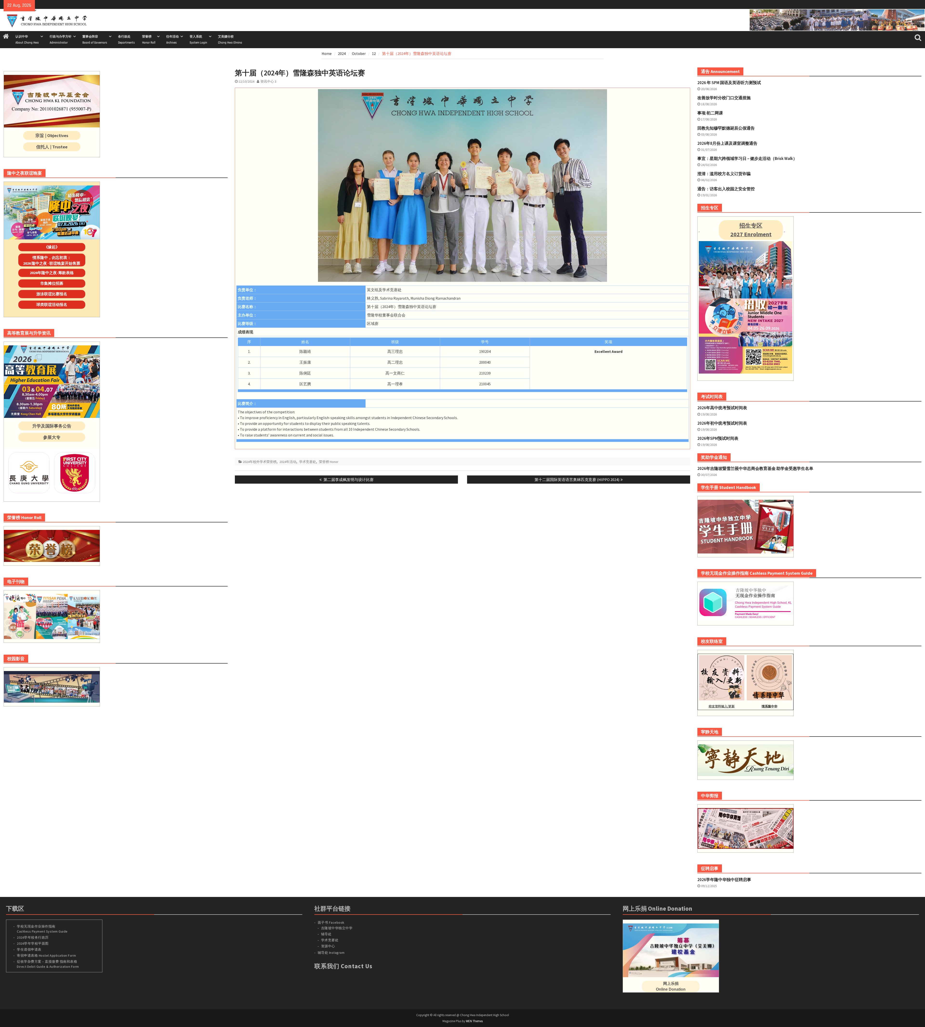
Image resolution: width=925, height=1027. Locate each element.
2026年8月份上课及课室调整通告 (727, 143)
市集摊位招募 (51, 283)
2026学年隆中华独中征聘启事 (724, 879)
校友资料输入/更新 (722, 706)
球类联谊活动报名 (51, 304)
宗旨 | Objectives (51, 135)
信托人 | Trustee (51, 147)
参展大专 (51, 437)
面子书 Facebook (331, 922)
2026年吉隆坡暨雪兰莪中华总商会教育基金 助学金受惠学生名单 (755, 468)
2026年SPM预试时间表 (717, 438)
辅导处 (326, 934)
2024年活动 (287, 462)
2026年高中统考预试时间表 (722, 407)
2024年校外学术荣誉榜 (260, 462)
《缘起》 (51, 246)
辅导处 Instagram (331, 952)
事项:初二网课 (710, 113)
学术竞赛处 (307, 462)
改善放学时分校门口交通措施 (724, 97)
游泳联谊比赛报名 (51, 293)
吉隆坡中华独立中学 (337, 928)
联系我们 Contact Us (343, 966)
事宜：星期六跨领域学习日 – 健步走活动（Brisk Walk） (747, 158)
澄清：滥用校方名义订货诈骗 (724, 173)
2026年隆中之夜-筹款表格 (52, 272)
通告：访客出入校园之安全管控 (726, 188)
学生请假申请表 (29, 949)
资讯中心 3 (268, 81)
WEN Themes (474, 1021)
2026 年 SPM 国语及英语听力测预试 (729, 82)
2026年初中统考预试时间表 (722, 423)
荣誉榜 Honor (328, 462)
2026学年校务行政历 (33, 937)
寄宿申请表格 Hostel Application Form (47, 955)
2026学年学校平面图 (33, 943)
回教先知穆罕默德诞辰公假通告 (726, 128)
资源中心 (328, 946)
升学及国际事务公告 (51, 426)
